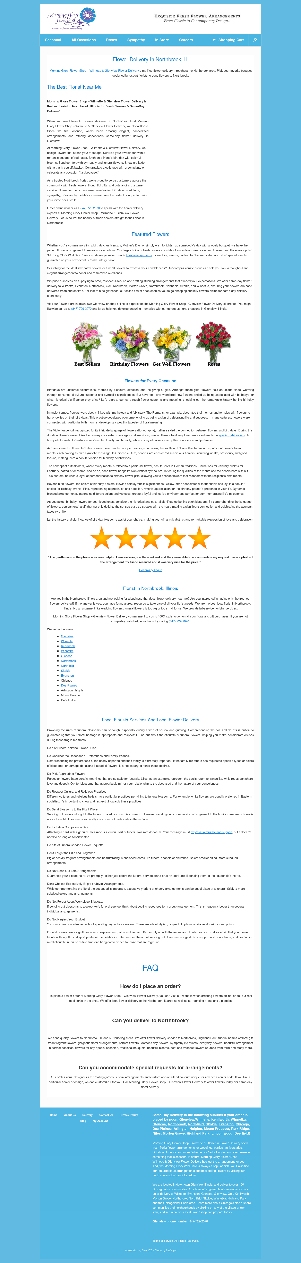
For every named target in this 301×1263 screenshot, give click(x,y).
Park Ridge (240, 1128)
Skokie (65, 670)
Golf (230, 1193)
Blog (83, 1121)
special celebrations (232, 435)
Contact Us (106, 1115)
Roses (111, 39)
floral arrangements (139, 255)
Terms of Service (163, 1241)
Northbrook (68, 660)
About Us (70, 1115)
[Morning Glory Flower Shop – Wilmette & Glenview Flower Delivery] (71, 19)
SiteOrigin (171, 1250)
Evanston (67, 675)
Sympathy (136, 39)
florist (163, 1147)
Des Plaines (69, 685)
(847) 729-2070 (89, 208)
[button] (255, 40)
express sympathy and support (211, 832)
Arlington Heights (188, 1128)
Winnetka (67, 651)
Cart (231, 39)
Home (53, 1115)
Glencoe (66, 656)
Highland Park (198, 1133)
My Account (100, 1121)
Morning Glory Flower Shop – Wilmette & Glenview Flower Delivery (94, 70)
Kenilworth (68, 646)
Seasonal (53, 39)
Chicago (242, 1124)
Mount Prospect (216, 1128)
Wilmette (67, 641)
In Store (162, 39)
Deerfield (241, 1133)
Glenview (67, 636)
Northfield (67, 665)
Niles (157, 1133)
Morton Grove (174, 1133)
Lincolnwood (222, 1133)
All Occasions (83, 39)
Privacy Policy (129, 1115)
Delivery (87, 1115)
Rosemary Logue (150, 570)
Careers (186, 39)
